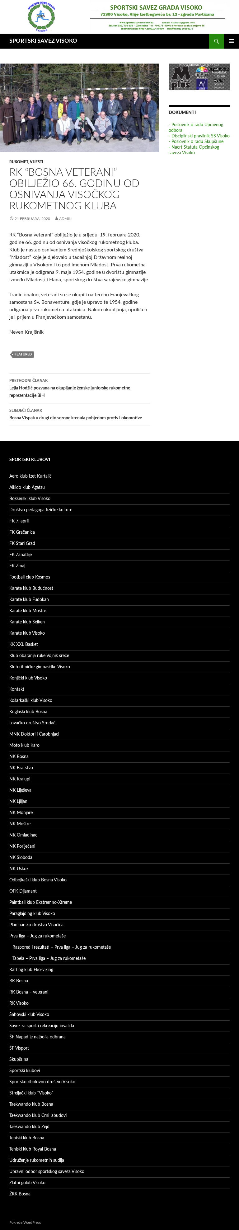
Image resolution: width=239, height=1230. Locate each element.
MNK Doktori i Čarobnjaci (34, 734)
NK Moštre (19, 824)
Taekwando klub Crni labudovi (38, 1115)
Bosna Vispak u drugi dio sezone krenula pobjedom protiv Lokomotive (75, 414)
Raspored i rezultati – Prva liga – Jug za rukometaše (61, 947)
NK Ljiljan (18, 801)
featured (23, 354)
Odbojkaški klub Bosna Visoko (38, 880)
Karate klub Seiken (27, 622)
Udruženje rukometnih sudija (36, 1160)
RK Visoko (19, 1003)
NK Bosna (19, 757)
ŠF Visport (19, 1048)
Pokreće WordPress (25, 1222)
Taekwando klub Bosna (31, 1104)
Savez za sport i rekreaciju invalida (41, 1026)
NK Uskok (19, 869)
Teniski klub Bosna (26, 1138)
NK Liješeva (20, 790)
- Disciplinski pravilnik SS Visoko (199, 136)
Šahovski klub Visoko (29, 1015)
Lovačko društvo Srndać (32, 723)
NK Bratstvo (21, 768)
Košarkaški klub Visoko (30, 700)
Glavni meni (231, 41)
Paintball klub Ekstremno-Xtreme (40, 902)
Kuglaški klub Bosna (28, 712)
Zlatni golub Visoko (27, 1183)
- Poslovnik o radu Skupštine (196, 142)
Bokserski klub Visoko (29, 499)
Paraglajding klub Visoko (32, 914)
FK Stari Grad (22, 543)
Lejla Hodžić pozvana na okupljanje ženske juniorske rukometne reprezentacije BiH (69, 388)
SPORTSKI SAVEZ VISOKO (43, 41)
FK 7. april (19, 521)
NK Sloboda (20, 858)
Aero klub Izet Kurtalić (30, 476)
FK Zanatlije (20, 555)
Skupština (18, 1059)
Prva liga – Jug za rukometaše (37, 936)
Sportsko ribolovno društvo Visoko (42, 1082)
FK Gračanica (22, 532)
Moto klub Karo (24, 745)
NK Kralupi (19, 779)
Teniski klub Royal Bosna (32, 1149)
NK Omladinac (23, 835)
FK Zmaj (17, 566)
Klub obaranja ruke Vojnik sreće (39, 656)
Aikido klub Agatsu (27, 487)
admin (65, 219)
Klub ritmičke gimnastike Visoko (39, 667)
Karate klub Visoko (27, 633)
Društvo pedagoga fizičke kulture (40, 510)
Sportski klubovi (24, 1071)
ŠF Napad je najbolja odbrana (37, 1037)
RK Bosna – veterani (28, 992)
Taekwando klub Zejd (29, 1127)
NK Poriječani (22, 846)
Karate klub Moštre (27, 611)
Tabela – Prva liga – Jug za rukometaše (49, 958)
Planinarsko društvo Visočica (36, 925)
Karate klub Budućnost (31, 588)
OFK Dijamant (23, 891)
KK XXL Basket (23, 644)
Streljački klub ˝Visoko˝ (31, 1093)
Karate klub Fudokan (29, 600)
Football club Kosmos (29, 577)
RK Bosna (18, 981)
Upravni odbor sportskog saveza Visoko (46, 1172)
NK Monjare (21, 813)
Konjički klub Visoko (28, 678)
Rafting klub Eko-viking (31, 970)
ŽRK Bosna (19, 1194)
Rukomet (18, 162)
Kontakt (16, 689)
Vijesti (36, 162)
